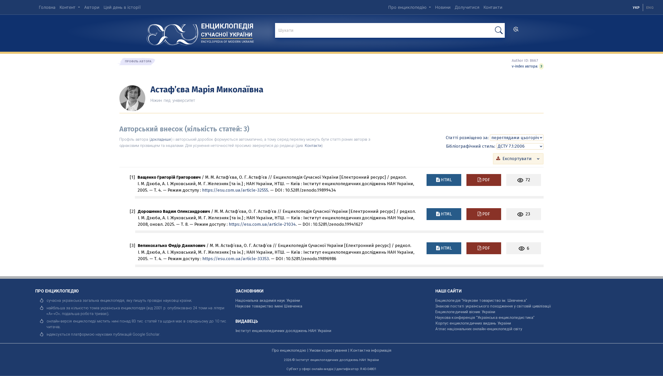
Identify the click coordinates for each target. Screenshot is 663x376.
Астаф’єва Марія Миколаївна (206, 89)
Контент (68, 7)
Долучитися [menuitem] (467, 7)
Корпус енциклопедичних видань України (473, 323)
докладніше (160, 139)
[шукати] (498, 30)
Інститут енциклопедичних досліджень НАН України (283, 330)
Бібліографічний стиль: (470, 146)
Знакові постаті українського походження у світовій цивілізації (493, 306)
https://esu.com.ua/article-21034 (262, 224)
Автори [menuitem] (91, 7)
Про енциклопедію (408, 7)
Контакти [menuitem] (493, 7)
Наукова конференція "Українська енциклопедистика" (485, 317)
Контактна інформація (370, 350)
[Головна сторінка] (172, 32)
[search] (516, 30)
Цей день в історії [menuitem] (122, 7)
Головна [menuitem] (47, 7)
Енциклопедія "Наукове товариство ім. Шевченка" (481, 300)
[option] (650, 7)
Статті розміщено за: (467, 137)
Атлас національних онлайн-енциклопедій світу (478, 329)
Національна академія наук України (267, 300)
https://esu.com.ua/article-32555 (235, 190)
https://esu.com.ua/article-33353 (235, 258)
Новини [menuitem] (443, 7)
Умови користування (328, 350)
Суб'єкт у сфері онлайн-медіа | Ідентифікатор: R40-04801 (331, 369)
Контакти (313, 145)
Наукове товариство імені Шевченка (268, 306)
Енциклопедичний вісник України (465, 312)
